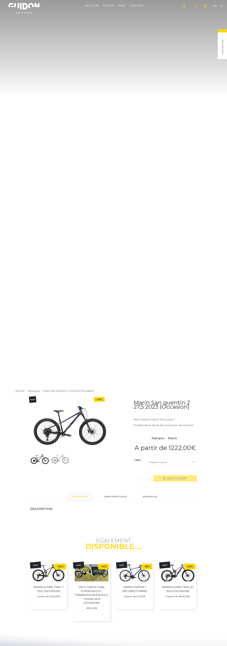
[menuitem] (215, 6)
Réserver (222, 46)
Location (136, 5)
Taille (137, 460)
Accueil (20, 390)
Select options (50, 606)
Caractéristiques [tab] (115, 496)
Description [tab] (80, 496)
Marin (172, 438)
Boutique (34, 390)
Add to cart (177, 478)
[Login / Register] (197, 5)
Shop (121, 5)
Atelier (108, 5)
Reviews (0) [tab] (150, 496)
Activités (92, 5)
